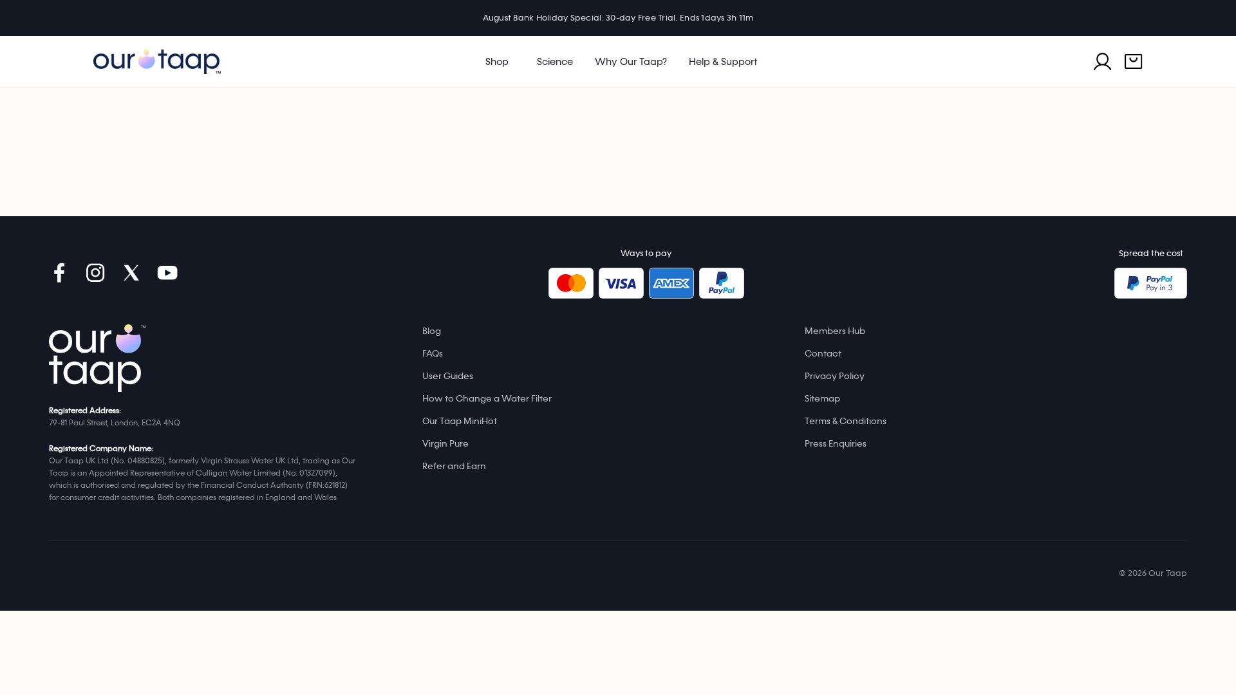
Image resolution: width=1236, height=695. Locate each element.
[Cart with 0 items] (1134, 62)
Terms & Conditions (845, 421)
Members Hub (835, 331)
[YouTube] (167, 273)
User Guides (447, 376)
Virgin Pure (445, 443)
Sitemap (822, 398)
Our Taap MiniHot (459, 421)
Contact (823, 353)
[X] (131, 273)
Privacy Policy (835, 376)
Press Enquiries (835, 443)
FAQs (432, 353)
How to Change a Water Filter (487, 398)
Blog (431, 331)
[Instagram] (95, 273)
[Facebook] (59, 273)
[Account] (1103, 62)
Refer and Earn (454, 466)
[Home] (97, 358)
